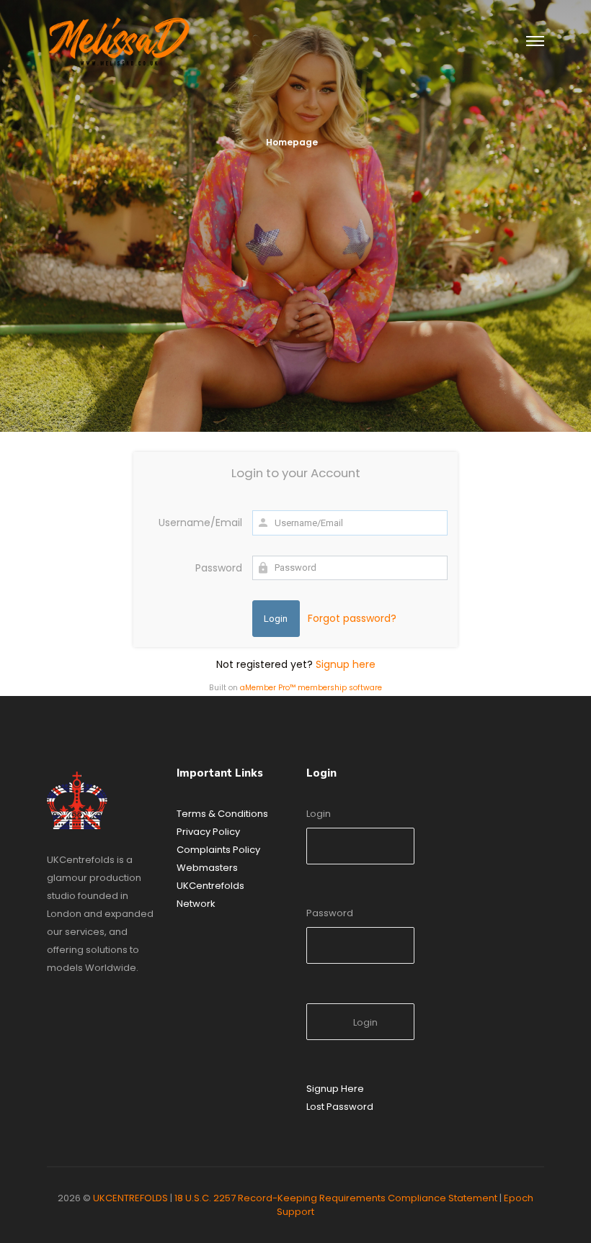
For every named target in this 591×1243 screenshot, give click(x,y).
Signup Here (335, 1088)
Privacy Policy (208, 832)
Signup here (346, 664)
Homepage (292, 142)
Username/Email (200, 522)
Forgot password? (352, 618)
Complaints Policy (218, 849)
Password (218, 568)
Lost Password (339, 1106)
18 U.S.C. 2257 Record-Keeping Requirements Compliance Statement (335, 1198)
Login (318, 814)
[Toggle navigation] (535, 42)
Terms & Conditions (222, 814)
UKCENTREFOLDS (130, 1198)
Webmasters (207, 867)
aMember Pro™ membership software (311, 687)
